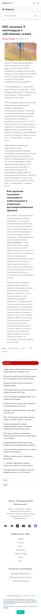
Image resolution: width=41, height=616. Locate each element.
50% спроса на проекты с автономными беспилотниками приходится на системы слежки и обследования (19, 435)
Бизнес (4, 351)
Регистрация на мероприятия (21, 577)
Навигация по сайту (20, 533)
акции (23, 348)
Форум (20, 557)
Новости (20, 542)
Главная (20, 539)
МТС (30, 348)
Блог (20, 561)
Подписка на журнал (20, 581)
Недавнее (6, 363)
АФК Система (12, 348)
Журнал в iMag (20, 553)
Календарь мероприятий (20, 573)
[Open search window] (34, 3)
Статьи (20, 546)
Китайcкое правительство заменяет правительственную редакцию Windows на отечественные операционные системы (17, 426)
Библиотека (20, 550)
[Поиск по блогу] (35, 16)
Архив (5, 485)
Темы (5, 480)
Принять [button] (20, 612)
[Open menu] (38, 3)
